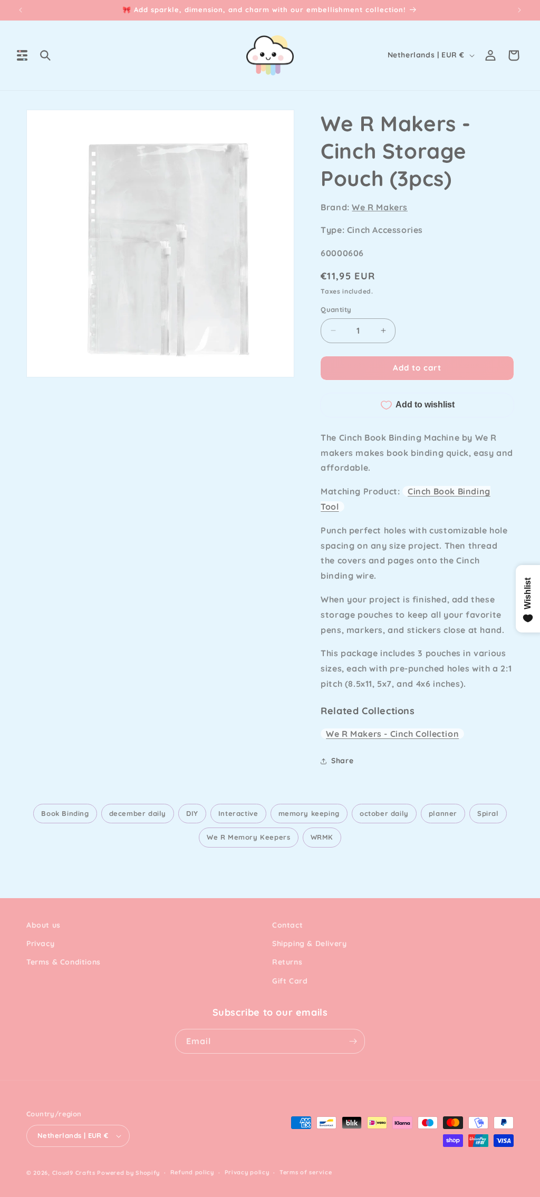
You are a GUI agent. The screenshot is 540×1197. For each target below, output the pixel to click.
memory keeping (309, 813)
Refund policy (192, 1172)
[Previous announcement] (20, 10)
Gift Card (289, 981)
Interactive (238, 813)
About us (43, 925)
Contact (287, 925)
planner (443, 813)
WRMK (322, 837)
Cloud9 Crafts (73, 1172)
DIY (192, 813)
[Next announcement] (519, 10)
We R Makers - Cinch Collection (392, 733)
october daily (384, 813)
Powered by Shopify (128, 1172)
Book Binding (65, 813)
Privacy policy (247, 1172)
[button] (22, 55)
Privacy (40, 943)
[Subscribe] (352, 1041)
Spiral (488, 813)
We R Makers (380, 207)
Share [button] (342, 760)
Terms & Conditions (63, 962)
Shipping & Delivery (309, 943)
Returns (287, 962)
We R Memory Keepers (248, 837)
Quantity (336, 309)
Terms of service (305, 1172)
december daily (137, 813)
